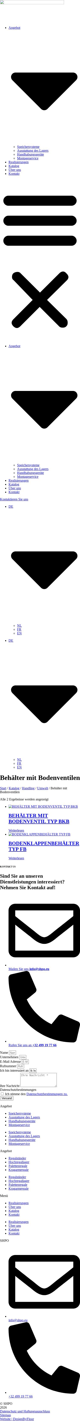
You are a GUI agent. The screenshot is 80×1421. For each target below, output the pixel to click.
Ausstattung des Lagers (32, 150)
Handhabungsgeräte (30, 154)
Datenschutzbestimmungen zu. (47, 1094)
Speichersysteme (28, 147)
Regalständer (17, 1158)
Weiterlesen (16, 830)
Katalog (14, 166)
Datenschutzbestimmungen (18, 1090)
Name (4, 1052)
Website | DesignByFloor (17, 1419)
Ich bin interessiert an (14, 1070)
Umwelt (42, 788)
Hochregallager (19, 1162)
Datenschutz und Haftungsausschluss (25, 1411)
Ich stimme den (36, 1094)
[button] (40, 260)
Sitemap (5, 1415)
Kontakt (14, 173)
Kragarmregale (19, 1170)
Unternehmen (9, 1057)
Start (3, 788)
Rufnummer (8, 1066)
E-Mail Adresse (11, 1061)
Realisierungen (19, 162)
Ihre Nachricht (10, 1086)
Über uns (15, 170)
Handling (28, 788)
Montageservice (27, 158)
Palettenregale (18, 1166)
